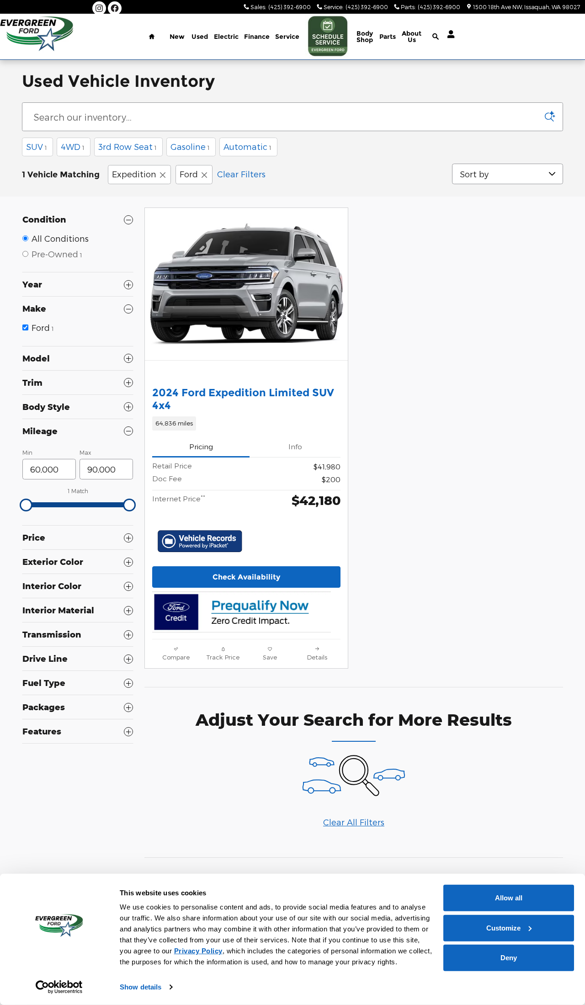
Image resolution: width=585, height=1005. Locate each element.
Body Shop (364, 36)
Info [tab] (295, 446)
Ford (189, 174)
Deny (508, 958)
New (177, 36)
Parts (387, 36)
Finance (257, 36)
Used (199, 36)
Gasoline (190, 146)
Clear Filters (241, 174)
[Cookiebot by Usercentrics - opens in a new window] (59, 987)
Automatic (247, 146)
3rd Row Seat (127, 146)
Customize (503, 927)
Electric (226, 36)
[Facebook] (115, 8)
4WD (73, 146)
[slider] (26, 505)
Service (287, 36)
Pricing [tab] (201, 446)
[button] (246, 423)
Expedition (134, 174)
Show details (140, 987)
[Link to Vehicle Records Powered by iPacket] (200, 541)
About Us (411, 36)
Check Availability (246, 577)
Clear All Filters (353, 822)
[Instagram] (99, 8)
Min (27, 452)
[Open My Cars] (448, 34)
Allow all (508, 898)
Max (85, 452)
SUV (36, 146)
